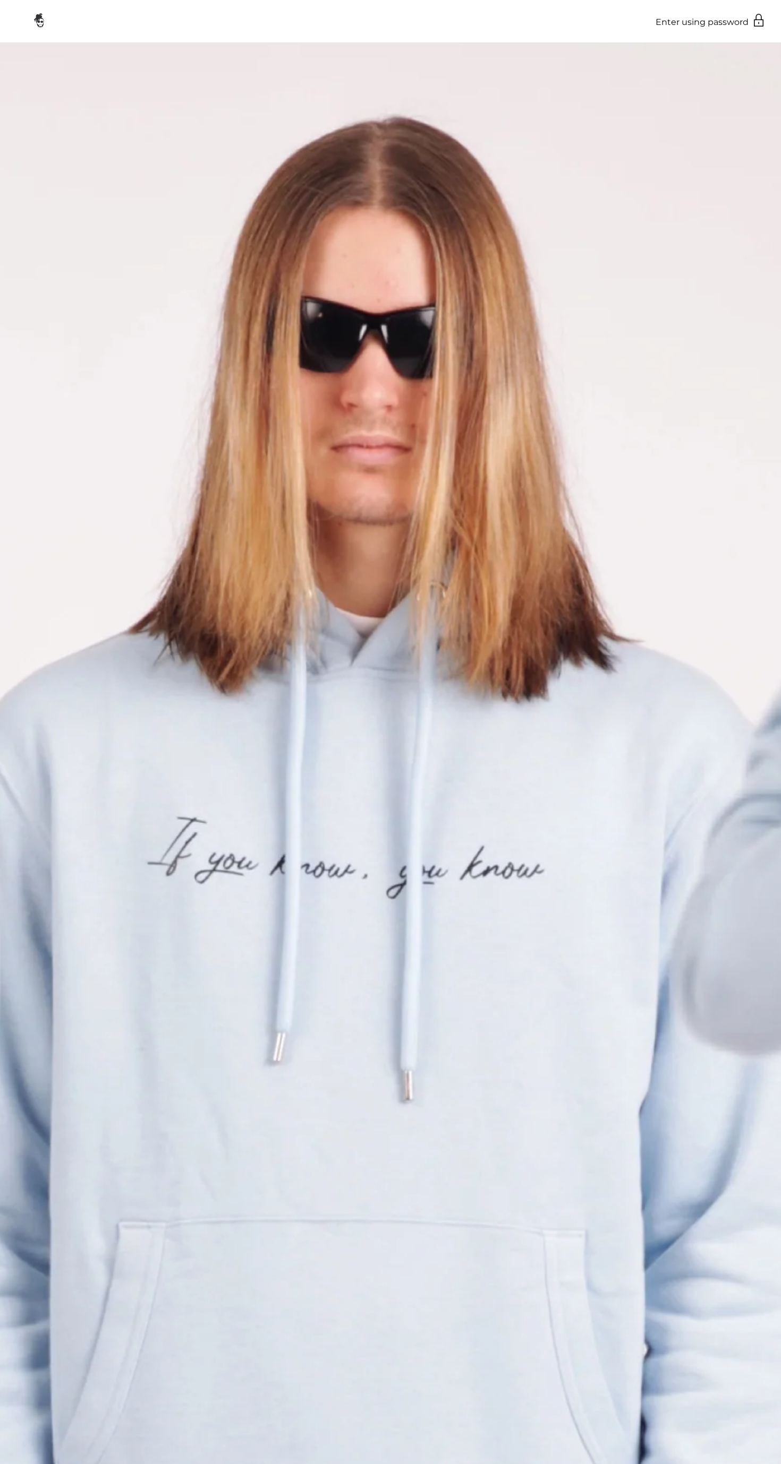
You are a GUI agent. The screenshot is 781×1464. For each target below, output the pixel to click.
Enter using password (703, 22)
